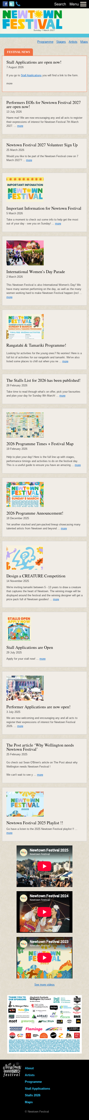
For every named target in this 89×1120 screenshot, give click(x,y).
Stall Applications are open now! (33, 62)
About (29, 1068)
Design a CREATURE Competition (35, 576)
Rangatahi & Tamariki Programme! (36, 345)
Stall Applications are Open (29, 647)
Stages (61, 41)
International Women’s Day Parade (35, 271)
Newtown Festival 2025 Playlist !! (34, 823)
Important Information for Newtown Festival (43, 208)
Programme (45, 41)
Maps (84, 41)
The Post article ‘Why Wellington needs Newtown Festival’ (40, 747)
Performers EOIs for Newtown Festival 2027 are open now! (43, 104)
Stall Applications (31, 75)
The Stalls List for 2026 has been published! (43, 380)
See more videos (44, 984)
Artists (73, 41)
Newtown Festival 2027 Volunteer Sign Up (42, 145)
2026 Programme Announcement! (34, 513)
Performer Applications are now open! (38, 707)
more (20, 125)
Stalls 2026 (32, 1095)
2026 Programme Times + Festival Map (39, 443)
